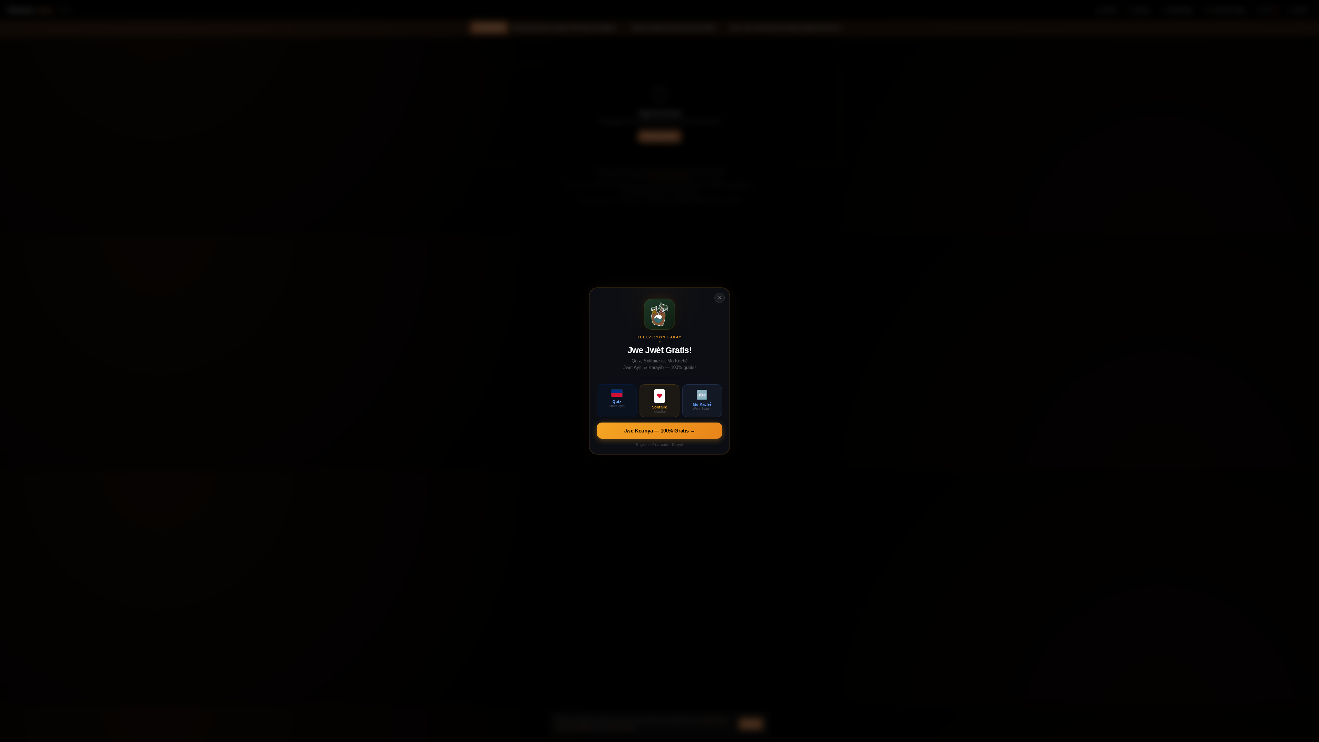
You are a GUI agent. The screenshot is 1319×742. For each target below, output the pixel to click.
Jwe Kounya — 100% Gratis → (659, 431)
